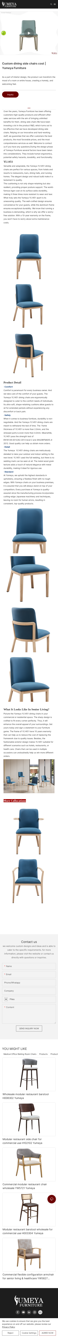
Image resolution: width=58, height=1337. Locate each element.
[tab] (29, 107)
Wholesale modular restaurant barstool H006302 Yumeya (26, 1096)
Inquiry (10, 94)
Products (43, 1054)
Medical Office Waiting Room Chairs (20, 1054)
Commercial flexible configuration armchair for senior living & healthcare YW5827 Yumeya (28, 1276)
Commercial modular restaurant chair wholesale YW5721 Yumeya (25, 1186)
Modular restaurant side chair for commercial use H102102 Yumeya (22, 1141)
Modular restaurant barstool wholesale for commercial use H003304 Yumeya (28, 1231)
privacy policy (8, 1327)
